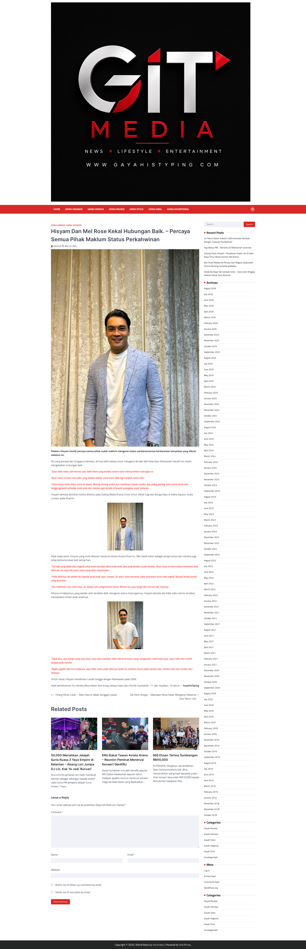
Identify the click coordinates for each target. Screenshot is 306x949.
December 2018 (211, 803)
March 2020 (210, 722)
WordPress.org (211, 888)
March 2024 (210, 456)
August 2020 (210, 693)
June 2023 (209, 508)
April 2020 (209, 716)
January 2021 (210, 664)
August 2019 (210, 763)
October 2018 (210, 815)
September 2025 (212, 352)
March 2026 (210, 317)
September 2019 (212, 757)
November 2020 (211, 676)
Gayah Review (116, 209)
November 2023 (211, 479)
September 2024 (212, 421)
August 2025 (210, 358)
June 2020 (209, 705)
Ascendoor (158, 945)
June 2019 (209, 774)
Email (131, 854)
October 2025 (210, 346)
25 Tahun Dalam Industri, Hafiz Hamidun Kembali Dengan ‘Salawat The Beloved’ (227, 240)
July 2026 (208, 294)
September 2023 (212, 491)
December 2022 (211, 537)
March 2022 (210, 589)
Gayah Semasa (96, 209)
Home (57, 209)
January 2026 (210, 329)
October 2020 (210, 682)
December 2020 (211, 670)
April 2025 (209, 381)
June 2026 (209, 300)
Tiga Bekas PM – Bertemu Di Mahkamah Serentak (227, 247)
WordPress (185, 945)
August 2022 (210, 560)
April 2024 (209, 450)
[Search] (252, 209)
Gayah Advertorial (178, 209)
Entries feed (209, 876)
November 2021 (211, 612)
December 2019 (211, 740)
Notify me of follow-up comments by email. (78, 885)
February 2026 (211, 323)
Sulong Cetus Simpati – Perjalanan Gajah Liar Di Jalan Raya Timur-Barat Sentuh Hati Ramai (229, 255)
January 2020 (210, 734)
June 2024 (209, 439)
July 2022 (208, 566)
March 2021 (210, 653)
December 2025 (211, 334)
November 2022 (211, 543)
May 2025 (209, 375)
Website (55, 870)
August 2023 (210, 497)
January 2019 (210, 797)
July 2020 (208, 699)
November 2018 (211, 809)
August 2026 (210, 288)
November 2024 (211, 410)
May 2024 (209, 444)
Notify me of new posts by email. (73, 892)
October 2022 (210, 549)
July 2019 (208, 769)
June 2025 (209, 369)
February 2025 (211, 392)
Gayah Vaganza (74, 209)
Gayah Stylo (136, 209)
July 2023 (208, 502)
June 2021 (209, 635)
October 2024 (210, 415)
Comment (57, 812)
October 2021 (210, 618)
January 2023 (210, 531)
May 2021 (209, 641)
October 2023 (210, 485)
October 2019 (210, 751)
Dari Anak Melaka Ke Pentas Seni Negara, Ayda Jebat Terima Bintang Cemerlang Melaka (228, 264)
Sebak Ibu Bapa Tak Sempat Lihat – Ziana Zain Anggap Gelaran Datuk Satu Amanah (229, 273)
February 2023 (211, 525)
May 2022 (209, 578)
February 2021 (211, 658)
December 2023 (211, 473)
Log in (207, 870)
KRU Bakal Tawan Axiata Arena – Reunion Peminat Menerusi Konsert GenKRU (125, 759)
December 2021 (211, 606)
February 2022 (211, 595)
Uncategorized (210, 857)
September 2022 (212, 554)
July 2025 (208, 363)
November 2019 (211, 745)
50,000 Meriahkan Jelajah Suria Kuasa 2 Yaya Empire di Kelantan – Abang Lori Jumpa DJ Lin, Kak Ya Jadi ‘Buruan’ (72, 762)
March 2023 (210, 520)
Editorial (57, 246)
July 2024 (208, 433)
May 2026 (209, 305)
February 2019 (211, 792)
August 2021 (210, 630)
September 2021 (212, 624)
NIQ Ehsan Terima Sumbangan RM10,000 (175, 757)
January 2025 (210, 398)
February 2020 (211, 728)
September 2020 (212, 687)
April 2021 (209, 647)
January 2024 (210, 468)
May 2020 (209, 711)
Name (55, 854)
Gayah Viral (155, 209)
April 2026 (209, 311)
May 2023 (209, 514)
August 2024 (210, 427)
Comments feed (211, 882)
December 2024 (211, 404)
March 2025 (210, 387)
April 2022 (209, 583)
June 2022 (209, 572)
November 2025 (211, 340)
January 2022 (210, 601)
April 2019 (209, 780)
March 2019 (210, 786)
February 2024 (211, 462)
